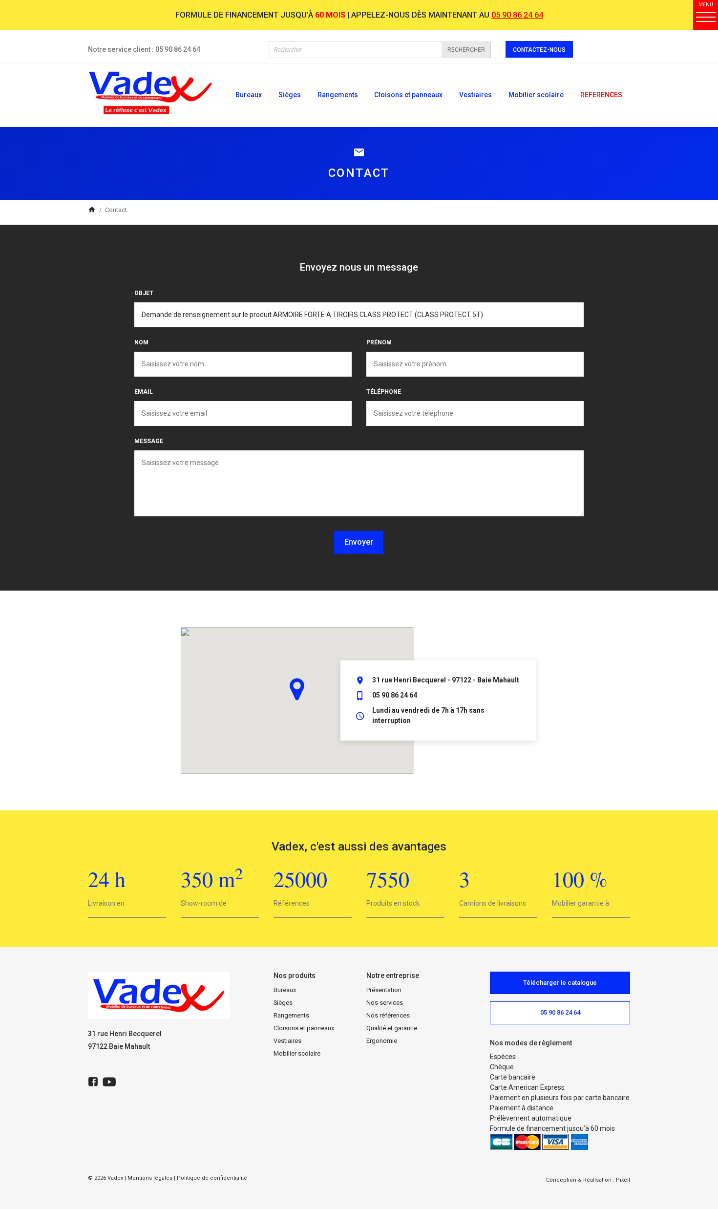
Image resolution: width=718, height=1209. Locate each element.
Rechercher (466, 49)
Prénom (379, 342)
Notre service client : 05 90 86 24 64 (144, 49)
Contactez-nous (539, 49)
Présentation (383, 990)
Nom (141, 342)
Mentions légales (149, 1178)
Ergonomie (381, 1040)
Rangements (291, 1015)
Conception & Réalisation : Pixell (588, 1180)
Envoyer (358, 542)
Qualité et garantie (391, 1028)
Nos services (384, 1002)
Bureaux (285, 990)
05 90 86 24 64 (517, 15)
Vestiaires (287, 1040)
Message (148, 441)
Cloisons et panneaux (304, 1028)
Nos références (388, 1015)
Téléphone (383, 391)
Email (143, 391)
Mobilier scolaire (297, 1053)
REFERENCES (601, 95)
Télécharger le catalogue (560, 982)
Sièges (283, 1002)
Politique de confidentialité (212, 1178)
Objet (143, 293)
